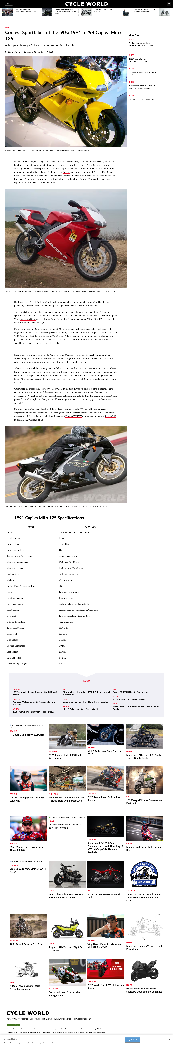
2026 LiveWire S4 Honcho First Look (142, 100)
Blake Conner (14, 52)
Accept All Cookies (132, 1040)
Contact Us (47, 1019)
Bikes (7, 27)
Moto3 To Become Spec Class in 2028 (80, 709)
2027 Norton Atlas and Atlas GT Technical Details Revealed (142, 87)
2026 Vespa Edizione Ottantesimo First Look (138, 60)
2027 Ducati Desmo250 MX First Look (142, 73)
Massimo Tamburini (34, 305)
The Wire (16, 689)
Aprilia (84, 168)
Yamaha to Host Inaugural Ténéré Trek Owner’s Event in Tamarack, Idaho (143, 897)
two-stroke (51, 161)
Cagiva (66, 172)
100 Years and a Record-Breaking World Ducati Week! (35, 693)
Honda (68, 416)
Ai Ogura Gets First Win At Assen (129, 699)
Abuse (37, 1019)
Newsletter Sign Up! (82, 1019)
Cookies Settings (13, 1025)
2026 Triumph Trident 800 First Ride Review (33, 712)
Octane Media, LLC (36, 1032)
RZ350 (107, 161)
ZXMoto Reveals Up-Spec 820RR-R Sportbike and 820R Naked (141, 45)
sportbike (18, 315)
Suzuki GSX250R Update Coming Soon (131, 692)
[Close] (169, 1039)
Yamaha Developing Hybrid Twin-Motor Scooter (85, 702)
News (65, 699)
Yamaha (92, 161)
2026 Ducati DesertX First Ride (26, 944)
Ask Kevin (53, 989)
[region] (86, 1040)
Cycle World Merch (63, 1019)
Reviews (16, 709)
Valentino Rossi (28, 319)
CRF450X (77, 416)
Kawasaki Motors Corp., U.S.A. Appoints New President (34, 703)
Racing (66, 706)
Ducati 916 (81, 305)
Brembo (76, 358)
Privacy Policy (13, 1019)
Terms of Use (27, 1019)
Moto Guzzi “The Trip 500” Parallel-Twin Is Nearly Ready (136, 708)
